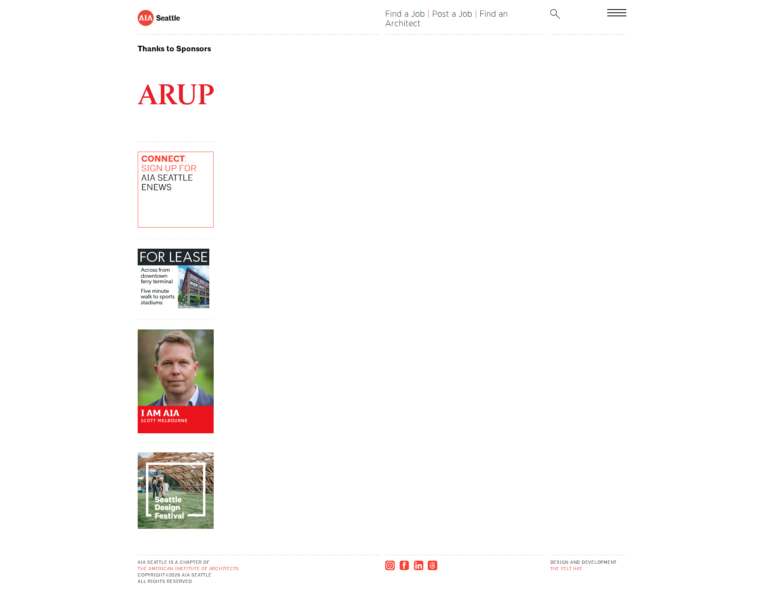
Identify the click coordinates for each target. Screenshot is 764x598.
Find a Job (405, 14)
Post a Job (452, 14)
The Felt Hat (566, 569)
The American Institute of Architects (188, 569)
